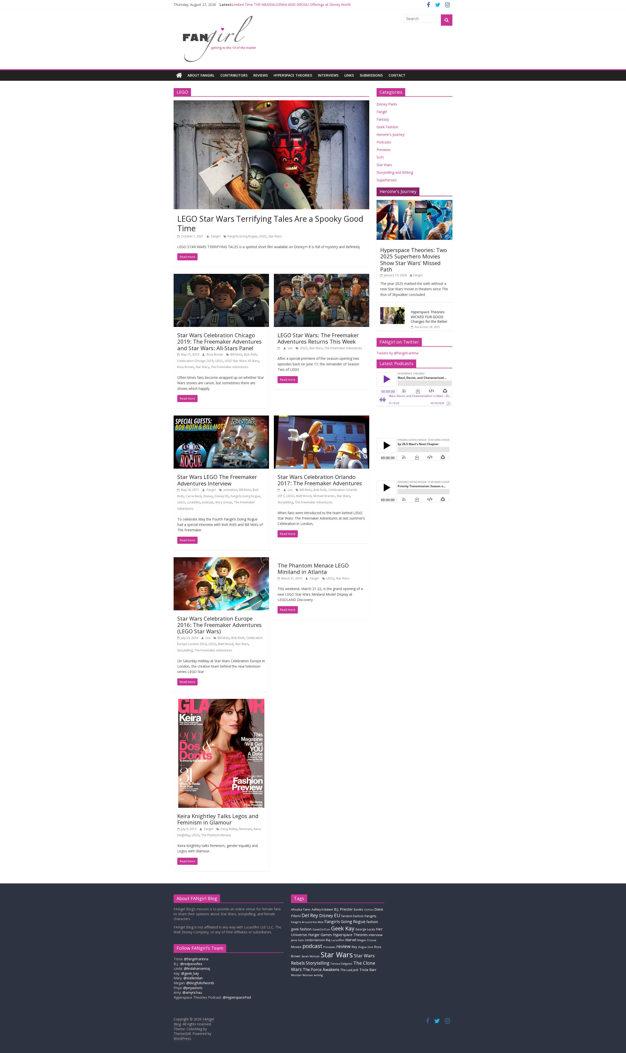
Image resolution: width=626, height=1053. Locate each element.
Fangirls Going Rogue (242, 236)
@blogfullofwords (200, 983)
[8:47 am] (279, 348)
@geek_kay (190, 973)
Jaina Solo (297, 940)
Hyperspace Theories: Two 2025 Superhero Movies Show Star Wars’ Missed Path (413, 259)
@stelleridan (193, 978)
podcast (207, 502)
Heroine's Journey (390, 134)
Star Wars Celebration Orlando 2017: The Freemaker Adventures (320, 480)
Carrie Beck (193, 496)
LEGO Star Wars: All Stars (242, 361)
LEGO (263, 236)
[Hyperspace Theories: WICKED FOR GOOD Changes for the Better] (392, 309)
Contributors (233, 75)
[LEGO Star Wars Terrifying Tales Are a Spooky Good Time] (271, 103)
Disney (208, 496)
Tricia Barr (368, 969)
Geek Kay (342, 928)
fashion (372, 921)
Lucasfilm (193, 502)
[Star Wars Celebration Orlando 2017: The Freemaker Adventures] (321, 418)
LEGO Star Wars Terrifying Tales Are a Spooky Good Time (270, 223)
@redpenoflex (191, 963)
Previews (384, 149)
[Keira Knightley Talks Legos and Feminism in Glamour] (221, 702)
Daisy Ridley (229, 829)
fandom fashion (352, 916)
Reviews (260, 75)
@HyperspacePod (237, 997)
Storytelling (285, 502)
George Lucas (365, 929)
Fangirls (370, 916)
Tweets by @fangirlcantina (397, 353)
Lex (290, 348)
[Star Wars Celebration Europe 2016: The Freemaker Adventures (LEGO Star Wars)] (221, 560)
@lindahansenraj (197, 968)
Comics (368, 909)
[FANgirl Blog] (179, 75)
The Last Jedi (349, 970)
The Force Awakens (321, 969)
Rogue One (365, 947)
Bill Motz (236, 354)
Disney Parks (387, 104)
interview (375, 935)
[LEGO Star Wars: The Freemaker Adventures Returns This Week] (321, 276)
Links (349, 75)
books (358, 909)
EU (337, 915)
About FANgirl (201, 75)
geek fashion (301, 929)
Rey (354, 947)
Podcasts (384, 142)
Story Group (223, 502)
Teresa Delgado (341, 963)
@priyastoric (193, 987)
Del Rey (310, 915)
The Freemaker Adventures (229, 367)
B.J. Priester (343, 909)
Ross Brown (215, 354)
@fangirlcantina (196, 959)
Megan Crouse (366, 940)
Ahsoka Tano (301, 909)
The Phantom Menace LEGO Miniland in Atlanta (313, 568)
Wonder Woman (302, 975)
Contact (397, 75)
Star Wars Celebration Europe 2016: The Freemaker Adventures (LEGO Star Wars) (219, 625)
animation (230, 490)
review (343, 946)
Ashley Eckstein (322, 909)
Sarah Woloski (311, 956)
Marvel (350, 939)
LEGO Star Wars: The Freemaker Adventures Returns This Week (318, 338)
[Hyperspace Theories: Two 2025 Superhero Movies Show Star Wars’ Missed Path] (414, 202)
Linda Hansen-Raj (317, 940)
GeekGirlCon (321, 929)
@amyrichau (192, 992)
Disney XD (222, 496)
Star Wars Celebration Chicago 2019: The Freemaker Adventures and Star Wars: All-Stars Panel (219, 341)
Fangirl (216, 236)
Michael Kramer (324, 496)
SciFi (380, 157)
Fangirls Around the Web (307, 922)
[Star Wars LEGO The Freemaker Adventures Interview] (221, 418)
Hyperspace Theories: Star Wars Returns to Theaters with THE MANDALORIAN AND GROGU (305, 4)
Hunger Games (320, 934)
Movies (296, 947)
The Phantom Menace (216, 835)
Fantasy (383, 119)
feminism (245, 829)
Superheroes (387, 180)
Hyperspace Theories (293, 75)
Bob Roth (250, 354)
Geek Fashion (387, 127)
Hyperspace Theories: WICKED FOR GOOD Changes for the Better (429, 317)
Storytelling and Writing (395, 172)
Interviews (328, 75)
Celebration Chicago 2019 (195, 361)
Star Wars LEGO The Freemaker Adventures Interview (217, 480)
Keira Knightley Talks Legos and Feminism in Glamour (217, 819)
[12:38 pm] (279, 490)
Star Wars (275, 236)
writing (318, 975)
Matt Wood (303, 496)
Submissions (371, 75)
